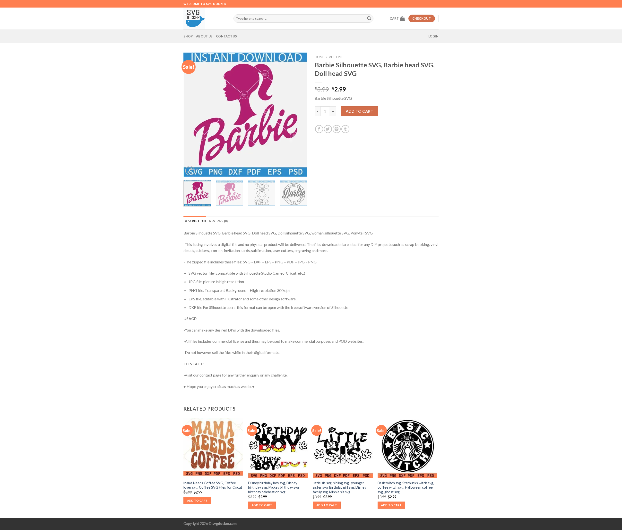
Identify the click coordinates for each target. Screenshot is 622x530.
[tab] (194, 221)
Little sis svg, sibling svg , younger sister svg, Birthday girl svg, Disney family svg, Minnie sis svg (339, 487)
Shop (188, 36)
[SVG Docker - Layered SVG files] (204, 18)
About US (204, 36)
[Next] (298, 114)
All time (336, 57)
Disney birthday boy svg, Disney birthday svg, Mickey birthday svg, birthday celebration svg (274, 487)
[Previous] (192, 114)
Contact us (226, 36)
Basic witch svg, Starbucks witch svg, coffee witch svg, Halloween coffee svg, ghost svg (406, 487)
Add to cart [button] (197, 500)
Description (194, 221)
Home (319, 57)
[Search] (369, 18)
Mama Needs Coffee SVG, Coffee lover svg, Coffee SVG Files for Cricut (212, 485)
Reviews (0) (218, 221)
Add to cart (359, 111)
